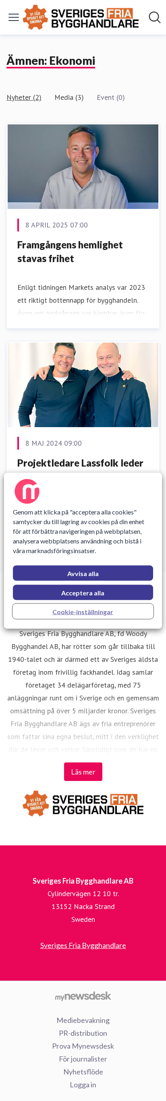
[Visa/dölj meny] (14, 17)
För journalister (83, 1058)
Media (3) (69, 97)
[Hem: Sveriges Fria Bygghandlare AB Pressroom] (81, 17)
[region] (83, 550)
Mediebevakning (83, 1020)
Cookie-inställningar (82, 611)
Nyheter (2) (24, 97)
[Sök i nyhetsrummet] (154, 17)
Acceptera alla (82, 592)
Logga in (83, 1084)
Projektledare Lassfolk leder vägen (80, 469)
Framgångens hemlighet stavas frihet (70, 251)
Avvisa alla (83, 573)
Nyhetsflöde (83, 1071)
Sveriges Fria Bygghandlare (83, 945)
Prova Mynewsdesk (83, 1045)
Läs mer (83, 771)
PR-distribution (83, 1033)
